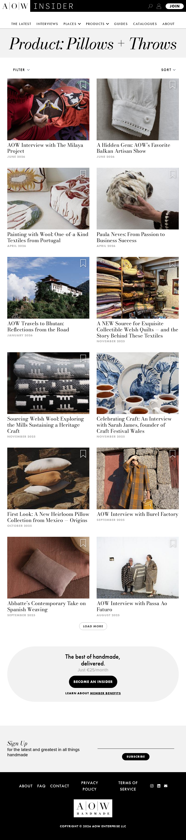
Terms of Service (128, 786)
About (168, 24)
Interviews (47, 24)
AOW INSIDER (45, 6)
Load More (93, 626)
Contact (59, 785)
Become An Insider (93, 681)
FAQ (41, 785)
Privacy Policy (89, 786)
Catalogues (145, 24)
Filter (19, 69)
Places (70, 24)
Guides (121, 24)
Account (158, 6)
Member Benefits (105, 693)
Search (150, 6)
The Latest (21, 24)
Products (95, 24)
